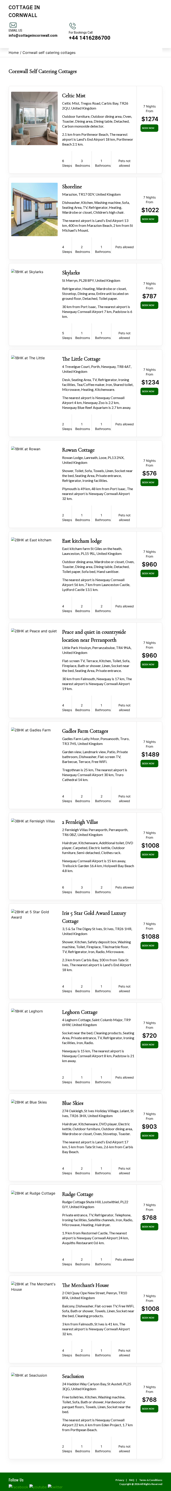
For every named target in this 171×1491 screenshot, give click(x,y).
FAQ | (133, 1480)
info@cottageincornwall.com (33, 35)
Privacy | (122, 1480)
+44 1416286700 (89, 38)
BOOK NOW (148, 128)
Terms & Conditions (150, 1480)
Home (14, 52)
